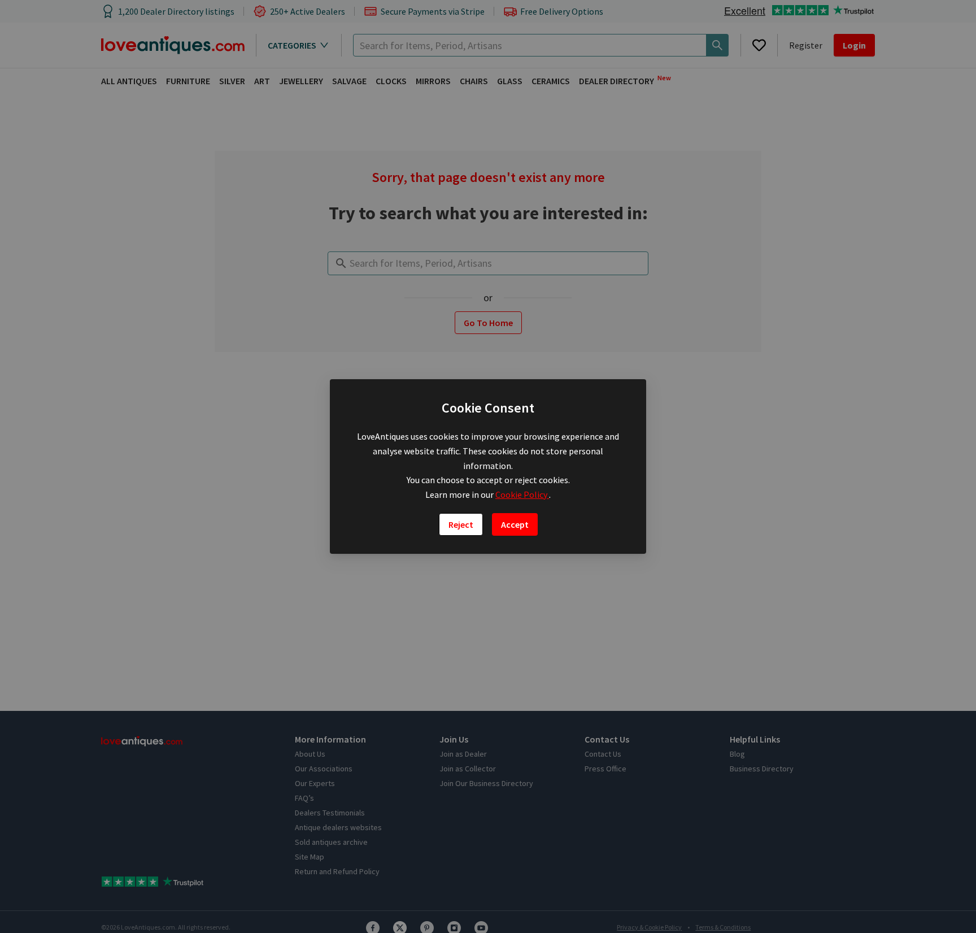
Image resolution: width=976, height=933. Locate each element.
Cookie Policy (522, 494)
